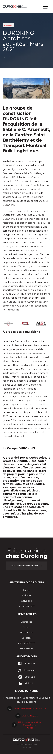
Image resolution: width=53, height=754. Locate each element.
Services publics (26, 606)
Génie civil (26, 601)
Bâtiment (26, 595)
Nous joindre (26, 648)
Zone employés (26, 643)
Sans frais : (36, 709)
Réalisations (26, 632)
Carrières (26, 638)
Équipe (26, 627)
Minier (26, 590)
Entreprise (26, 622)
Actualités (8, 25)
